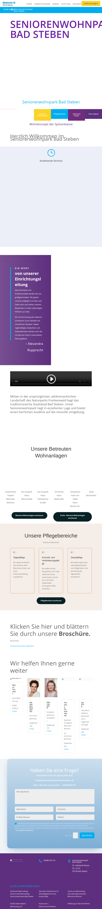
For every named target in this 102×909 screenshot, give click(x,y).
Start (29, 4)
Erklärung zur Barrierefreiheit (79, 904)
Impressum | (44, 904)
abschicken (87, 835)
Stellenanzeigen (91, 3)
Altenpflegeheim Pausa (47, 894)
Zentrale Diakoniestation (77, 894)
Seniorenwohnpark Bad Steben (21, 896)
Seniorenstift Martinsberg (19, 894)
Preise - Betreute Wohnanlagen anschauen (72, 516)
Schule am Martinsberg (76, 891)
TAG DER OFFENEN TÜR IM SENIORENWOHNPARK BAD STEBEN (51, 220)
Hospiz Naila (43, 896)
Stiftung (66, 4)
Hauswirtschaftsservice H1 (49, 891)
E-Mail (14, 711)
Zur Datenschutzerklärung (24, 830)
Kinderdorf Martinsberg (19, 891)
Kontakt (77, 4)
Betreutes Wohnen (75, 896)
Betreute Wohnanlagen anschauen (29, 515)
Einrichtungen (42, 4)
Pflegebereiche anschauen (51, 601)
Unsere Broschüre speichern (22, 646)
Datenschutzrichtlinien (47, 906)
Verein (55, 4)
